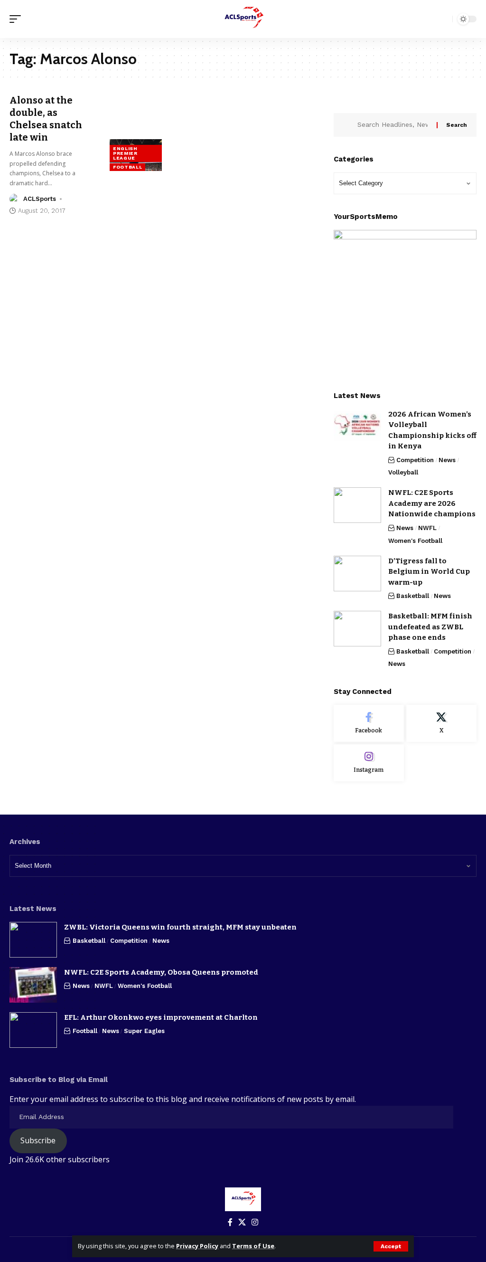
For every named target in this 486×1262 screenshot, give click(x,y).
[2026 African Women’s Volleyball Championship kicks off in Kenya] (357, 427)
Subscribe (38, 1140)
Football (127, 167)
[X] (441, 723)
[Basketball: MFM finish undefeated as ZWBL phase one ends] (357, 628)
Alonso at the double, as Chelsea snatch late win (45, 119)
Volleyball (403, 472)
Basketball (412, 595)
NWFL (427, 527)
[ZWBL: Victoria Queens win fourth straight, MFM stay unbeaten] (33, 940)
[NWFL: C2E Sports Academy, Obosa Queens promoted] (33, 985)
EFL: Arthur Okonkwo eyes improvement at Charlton (161, 1017)
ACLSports (39, 198)
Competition (415, 460)
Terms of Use (253, 1246)
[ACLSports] (243, 19)
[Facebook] (369, 723)
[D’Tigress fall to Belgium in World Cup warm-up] (357, 573)
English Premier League (125, 153)
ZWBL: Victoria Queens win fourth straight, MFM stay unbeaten (180, 927)
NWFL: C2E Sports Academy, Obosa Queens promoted (161, 972)
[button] (391, 1246)
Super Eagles (144, 1030)
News (447, 460)
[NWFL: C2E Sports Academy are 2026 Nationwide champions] (357, 505)
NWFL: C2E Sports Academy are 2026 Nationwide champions (432, 503)
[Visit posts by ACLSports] (14, 199)
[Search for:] (393, 125)
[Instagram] (369, 762)
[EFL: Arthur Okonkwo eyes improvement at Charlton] (33, 1030)
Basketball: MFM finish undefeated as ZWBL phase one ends (430, 627)
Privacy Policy (197, 1246)
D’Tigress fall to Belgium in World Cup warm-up (429, 572)
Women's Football (415, 540)
